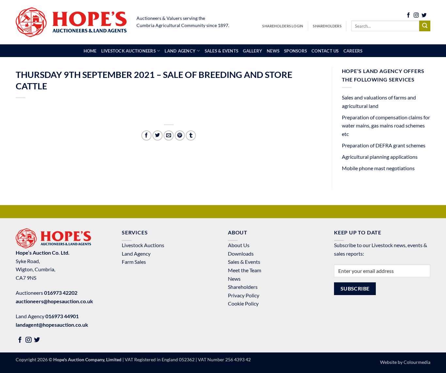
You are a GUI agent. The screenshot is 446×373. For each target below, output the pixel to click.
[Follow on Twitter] (424, 15)
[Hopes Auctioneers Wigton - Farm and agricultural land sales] (71, 22)
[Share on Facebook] (146, 135)
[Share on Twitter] (157, 135)
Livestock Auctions (143, 245)
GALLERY (252, 50)
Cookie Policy (243, 303)
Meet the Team (244, 270)
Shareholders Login (282, 26)
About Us (238, 245)
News (234, 279)
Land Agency (136, 253)
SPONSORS (295, 50)
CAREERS (353, 50)
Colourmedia (417, 362)
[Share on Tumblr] (191, 135)
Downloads (241, 253)
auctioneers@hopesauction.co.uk (54, 301)
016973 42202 (60, 293)
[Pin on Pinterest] (180, 135)
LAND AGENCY (180, 50)
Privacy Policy (243, 295)
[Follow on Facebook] (408, 15)
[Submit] (424, 26)
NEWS (273, 50)
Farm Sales (134, 262)
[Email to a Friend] (169, 135)
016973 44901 (62, 316)
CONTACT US (325, 50)
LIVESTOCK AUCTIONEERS (128, 50)
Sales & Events (244, 262)
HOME (90, 50)
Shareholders (327, 26)
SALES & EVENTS (222, 50)
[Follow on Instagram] (416, 15)
